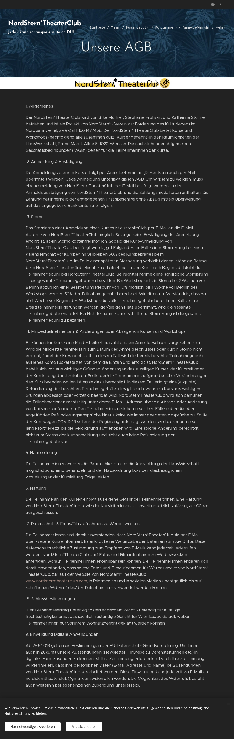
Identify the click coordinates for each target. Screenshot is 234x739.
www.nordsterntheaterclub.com (56, 581)
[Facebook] (213, 4)
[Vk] (220, 4)
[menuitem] (98, 27)
